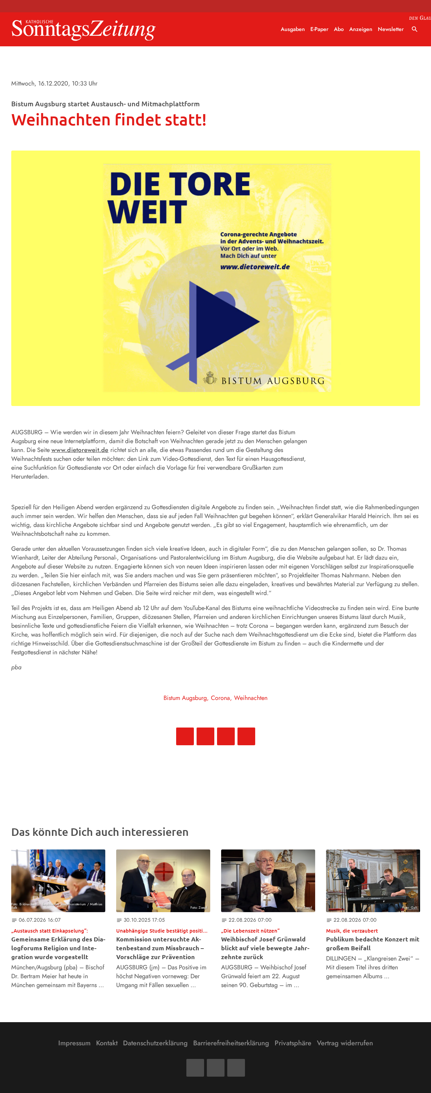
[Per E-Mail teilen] (246, 736)
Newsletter (391, 29)
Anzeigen (360, 29)
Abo (339, 29)
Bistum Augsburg (185, 697)
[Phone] (236, 1068)
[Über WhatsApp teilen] (226, 736)
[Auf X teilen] (205, 736)
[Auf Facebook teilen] (185, 736)
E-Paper (319, 29)
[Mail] (216, 1068)
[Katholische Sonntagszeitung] (83, 29)
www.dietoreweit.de (80, 450)
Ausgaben (293, 29)
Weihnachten (250, 697)
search (414, 29)
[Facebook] (195, 1068)
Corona (220, 697)
